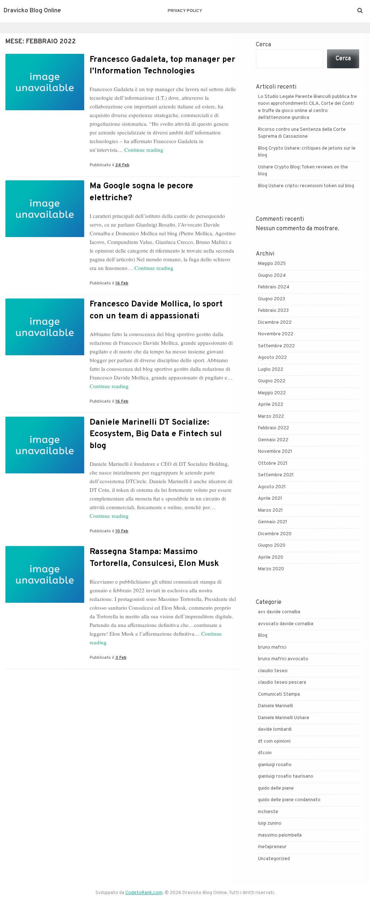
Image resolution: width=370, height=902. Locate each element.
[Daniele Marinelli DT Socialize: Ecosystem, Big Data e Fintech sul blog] (44, 472)
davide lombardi (275, 730)
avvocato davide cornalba (285, 624)
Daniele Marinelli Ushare (283, 718)
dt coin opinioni (274, 741)
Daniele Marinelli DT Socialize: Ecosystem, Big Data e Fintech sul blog (156, 434)
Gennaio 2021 (272, 522)
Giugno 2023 (271, 299)
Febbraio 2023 (273, 311)
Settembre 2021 (276, 475)
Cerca (263, 44)
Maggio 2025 (272, 264)
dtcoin (265, 753)
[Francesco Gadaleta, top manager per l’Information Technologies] (44, 108)
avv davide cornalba (279, 612)
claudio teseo (273, 671)
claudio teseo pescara (282, 683)
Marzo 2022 (271, 417)
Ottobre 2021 (273, 464)
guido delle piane (276, 788)
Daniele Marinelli (275, 706)
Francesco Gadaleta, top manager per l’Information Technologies (162, 66)
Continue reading (143, 149)
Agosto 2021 (272, 487)
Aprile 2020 (270, 557)
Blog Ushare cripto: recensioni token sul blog (306, 186)
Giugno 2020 (271, 546)
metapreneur (272, 847)
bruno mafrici (272, 647)
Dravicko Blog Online (32, 11)
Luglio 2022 (270, 370)
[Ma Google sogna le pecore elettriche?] (44, 235)
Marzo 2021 (270, 511)
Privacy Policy (185, 11)
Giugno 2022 (271, 381)
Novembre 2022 (275, 334)
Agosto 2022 (272, 358)
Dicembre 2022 (275, 323)
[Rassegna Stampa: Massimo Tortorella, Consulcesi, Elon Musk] (44, 601)
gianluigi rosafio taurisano (285, 776)
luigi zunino (269, 823)
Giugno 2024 (272, 276)
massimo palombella (280, 835)
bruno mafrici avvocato (283, 659)
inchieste (268, 812)
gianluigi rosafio (275, 765)
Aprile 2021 (270, 499)
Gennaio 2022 (273, 440)
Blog (262, 636)
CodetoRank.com (144, 893)
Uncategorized (274, 859)
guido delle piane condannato (289, 800)
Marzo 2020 (271, 569)
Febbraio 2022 (273, 428)
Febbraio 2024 (273, 287)
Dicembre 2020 (275, 534)
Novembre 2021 (275, 452)
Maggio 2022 (272, 393)
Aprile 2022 (270, 405)
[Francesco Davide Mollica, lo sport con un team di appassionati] (44, 353)
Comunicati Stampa (279, 694)
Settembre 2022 (276, 346)
